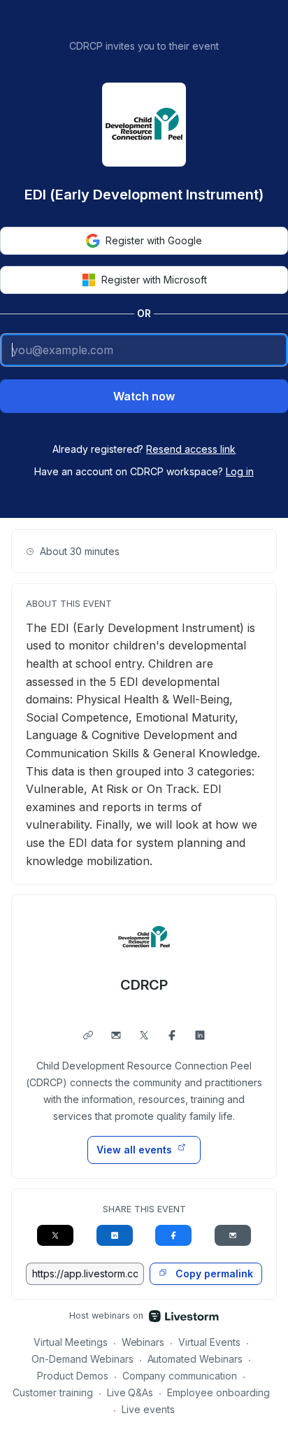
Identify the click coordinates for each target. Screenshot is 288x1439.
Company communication (180, 1376)
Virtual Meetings (71, 1342)
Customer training (53, 1392)
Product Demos (72, 1376)
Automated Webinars (195, 1359)
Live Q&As (130, 1392)
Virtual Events (209, 1342)
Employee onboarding (218, 1392)
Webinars (143, 1342)
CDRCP (144, 984)
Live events (148, 1409)
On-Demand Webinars (82, 1359)
